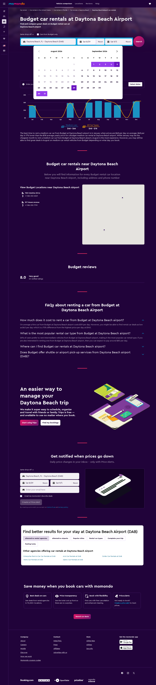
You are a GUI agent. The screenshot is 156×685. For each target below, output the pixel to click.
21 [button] (68, 82)
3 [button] (44, 70)
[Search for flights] (4, 11)
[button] (4, 3)
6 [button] (62, 70)
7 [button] (68, 70)
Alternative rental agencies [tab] (36, 538)
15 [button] (74, 76)
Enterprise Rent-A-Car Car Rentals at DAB (39, 556)
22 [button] (74, 82)
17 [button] (45, 82)
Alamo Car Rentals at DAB (73, 560)
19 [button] (56, 82)
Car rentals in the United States (40, 10)
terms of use (51, 507)
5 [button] (56, 70)
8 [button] (74, 70)
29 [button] (74, 88)
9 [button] (38, 76)
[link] (29, 423)
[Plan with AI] (4, 31)
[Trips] (4, 38)
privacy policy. (63, 507)
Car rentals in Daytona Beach (79, 10)
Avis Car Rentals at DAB (72, 556)
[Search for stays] (4, 16)
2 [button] (38, 70)
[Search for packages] (4, 26)
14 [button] (68, 76)
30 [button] (39, 94)
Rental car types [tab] (96, 538)
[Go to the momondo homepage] (17, 3)
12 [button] (56, 76)
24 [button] (45, 88)
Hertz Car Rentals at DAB (33, 560)
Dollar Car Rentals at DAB (112, 556)
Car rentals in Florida (60, 10)
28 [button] (68, 88)
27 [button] (62, 88)
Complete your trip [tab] (115, 538)
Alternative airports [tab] (60, 538)
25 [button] (50, 88)
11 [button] (50, 76)
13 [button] (62, 76)
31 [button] (45, 94)
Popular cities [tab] (78, 538)
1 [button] (93, 64)
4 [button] (50, 70)
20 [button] (62, 82)
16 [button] (39, 82)
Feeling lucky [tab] (30, 544)
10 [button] (45, 76)
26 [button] (56, 88)
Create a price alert (122, 603)
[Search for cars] (4, 21)
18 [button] (51, 82)
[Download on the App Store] (126, 647)
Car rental (23, 10)
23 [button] (39, 88)
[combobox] (27, 34)
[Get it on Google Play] (126, 642)
